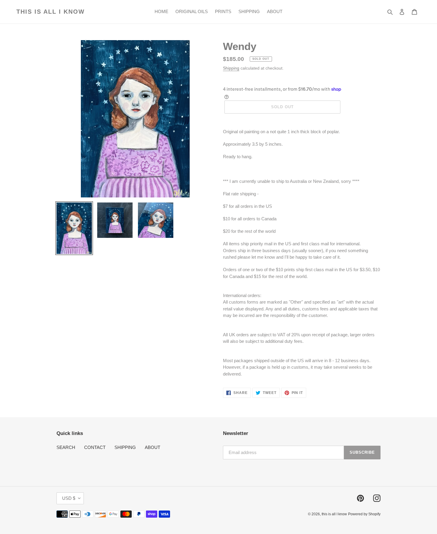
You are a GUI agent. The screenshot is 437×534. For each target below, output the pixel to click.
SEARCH (65, 447)
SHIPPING (125, 447)
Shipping (231, 68)
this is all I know (50, 11)
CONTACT (95, 447)
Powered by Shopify (364, 514)
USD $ (68, 498)
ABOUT (152, 447)
